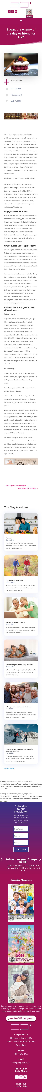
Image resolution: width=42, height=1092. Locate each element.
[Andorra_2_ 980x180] (21, 119)
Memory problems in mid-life (15, 622)
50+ (12, 89)
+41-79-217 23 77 (21, 1054)
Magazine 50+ (16, 80)
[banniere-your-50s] (21, 464)
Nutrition (9, 538)
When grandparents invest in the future (18, 707)
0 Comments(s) (16, 95)
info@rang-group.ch (21, 1062)
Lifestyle (18, 89)
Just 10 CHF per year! (21, 1018)
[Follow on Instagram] (12, 11)
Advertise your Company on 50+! (23, 860)
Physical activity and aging (14, 580)
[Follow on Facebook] (9, 11)
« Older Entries (9, 768)
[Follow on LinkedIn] (16, 11)
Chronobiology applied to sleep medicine (19, 665)
